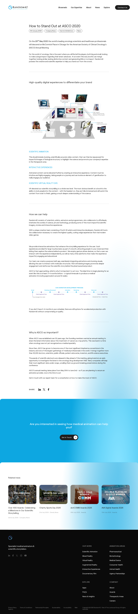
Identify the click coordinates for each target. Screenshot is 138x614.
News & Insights (88, 596)
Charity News (54, 512)
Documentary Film (89, 573)
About (88, 7)
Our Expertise (76, 7)
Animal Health (115, 569)
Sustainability (56, 607)
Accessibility (67, 607)
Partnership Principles (42, 607)
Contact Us (122, 7)
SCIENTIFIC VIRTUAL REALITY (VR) (43, 183)
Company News (24, 517)
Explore (107, 7)
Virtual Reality (87, 560)
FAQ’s (84, 592)
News (97, 7)
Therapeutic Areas (117, 596)
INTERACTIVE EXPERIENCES (40, 167)
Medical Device (115, 560)
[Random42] (18, 7)
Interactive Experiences (91, 569)
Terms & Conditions (26, 607)
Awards (83, 512)
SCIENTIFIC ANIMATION (38, 151)
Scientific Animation (89, 551)
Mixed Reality (87, 556)
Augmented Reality (89, 565)
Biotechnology (115, 556)
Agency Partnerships (117, 573)
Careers (112, 601)
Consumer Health (116, 565)
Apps (84, 588)
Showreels (62, 7)
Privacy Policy (12, 607)
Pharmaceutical (115, 551)
